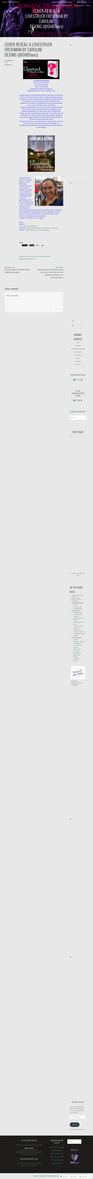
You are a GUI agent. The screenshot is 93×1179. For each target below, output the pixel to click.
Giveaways (78, 361)
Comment (57, 309)
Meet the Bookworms (77, 595)
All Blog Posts (75, 601)
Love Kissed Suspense (29, 1165)
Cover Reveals (78, 355)
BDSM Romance (78, 612)
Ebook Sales (77, 655)
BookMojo (8, 64)
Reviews (76, 639)
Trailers (76, 660)
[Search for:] (78, 417)
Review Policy (75, 597)
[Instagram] (79, 400)
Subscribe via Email (77, 1102)
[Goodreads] (79, 380)
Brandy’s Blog (82, 2)
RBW (33, 256)
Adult (75, 605)
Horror (75, 624)
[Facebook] (74, 380)
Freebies (76, 657)
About (78, 342)
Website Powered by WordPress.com (46, 1176)
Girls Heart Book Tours (29, 259)
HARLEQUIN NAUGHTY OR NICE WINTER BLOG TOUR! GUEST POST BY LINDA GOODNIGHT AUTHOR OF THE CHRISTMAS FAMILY (50, 273)
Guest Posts (77, 649)
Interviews (76, 651)
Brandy (56, 5)
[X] (77, 380)
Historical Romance (79, 622)
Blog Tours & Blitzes (79, 641)
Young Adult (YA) (78, 608)
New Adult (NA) (78, 606)
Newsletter (37, 1145)
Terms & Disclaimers (56, 1157)
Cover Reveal (27, 256)
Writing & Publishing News (78, 349)
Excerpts (78, 358)
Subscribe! (74, 1124)
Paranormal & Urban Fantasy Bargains (29, 1163)
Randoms (77, 364)
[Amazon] (81, 380)
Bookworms (79, 5)
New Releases (78, 352)
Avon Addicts (77, 653)
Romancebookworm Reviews (62, 2)
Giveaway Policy (57, 1153)
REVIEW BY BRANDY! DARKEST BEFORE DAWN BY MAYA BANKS (17, 270)
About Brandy (21, 1145)
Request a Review (76, 599)
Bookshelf (65, 5)
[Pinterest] (81, 400)
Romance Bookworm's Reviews (10, 2)
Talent (88, 5)
